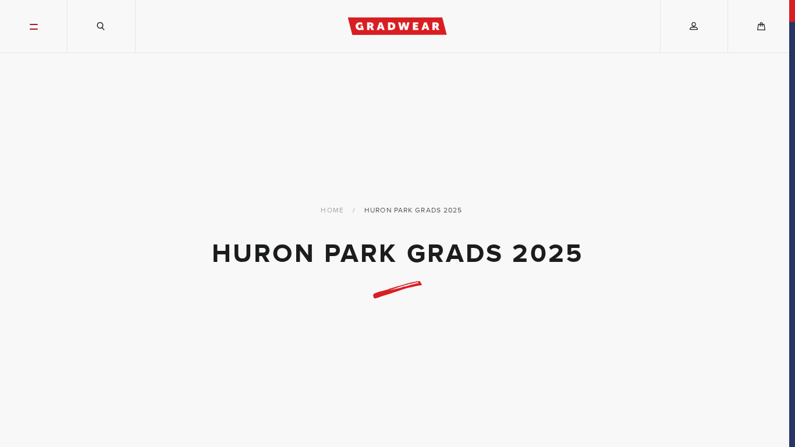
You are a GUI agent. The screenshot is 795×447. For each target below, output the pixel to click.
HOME (332, 210)
